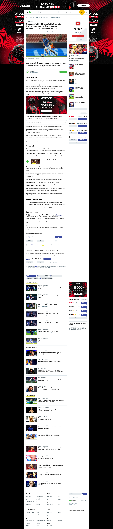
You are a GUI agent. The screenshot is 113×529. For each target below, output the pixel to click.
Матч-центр (28, 496)
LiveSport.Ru (29, 17)
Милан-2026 (60, 520)
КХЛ (58, 495)
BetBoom (28, 523)
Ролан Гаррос (60, 514)
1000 (32, 244)
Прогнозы (35, 12)
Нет (40, 240)
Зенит (37, 525)
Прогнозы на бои (29, 514)
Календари (28, 498)
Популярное (28, 503)
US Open (49, 515)
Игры (48, 523)
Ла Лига (38, 503)
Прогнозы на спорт (36, 17)
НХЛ (58, 496)
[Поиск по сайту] (87, 12)
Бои (48, 502)
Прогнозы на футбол (45, 17)
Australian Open (61, 510)
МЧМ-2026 (60, 499)
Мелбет (38, 523)
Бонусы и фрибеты (30, 520)
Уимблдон (60, 512)
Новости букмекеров (40, 520)
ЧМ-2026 (38, 499)
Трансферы (28, 499)
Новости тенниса (50, 510)
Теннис (49, 12)
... (86, 304)
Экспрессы (54, 12)
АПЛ (37, 501)
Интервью (28, 506)
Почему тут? (73, 125)
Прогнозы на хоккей (30, 512)
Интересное (28, 504)
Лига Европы (39, 498)
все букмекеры (83, 113)
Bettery (27, 525)
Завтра (66, 12)
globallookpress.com (40, 58)
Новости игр (49, 525)
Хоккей (45, 12)
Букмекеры (72, 12)
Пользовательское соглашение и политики (76, 510)
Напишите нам (83, 500)
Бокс (59, 506)
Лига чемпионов (39, 496)
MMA (59, 504)
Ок (84, 493)
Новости (49, 520)
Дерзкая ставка (39, 515)
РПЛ (37, 495)
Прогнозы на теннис (30, 515)
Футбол (41, 12)
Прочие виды (50, 518)
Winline (37, 522)
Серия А (38, 504)
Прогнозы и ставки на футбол (35, 122)
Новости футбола (29, 495)
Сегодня (61, 12)
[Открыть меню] (27, 12)
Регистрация (82, 118)
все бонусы (84, 299)
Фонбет (27, 522)
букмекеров (59, 215)
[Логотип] (29, 12)
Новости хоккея (50, 495)
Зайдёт (29, 240)
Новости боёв (50, 504)
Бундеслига (38, 506)
